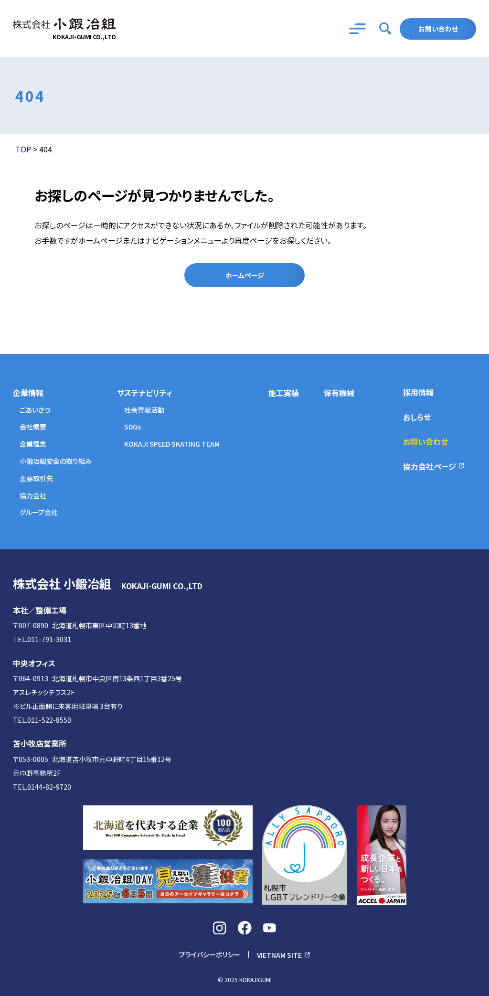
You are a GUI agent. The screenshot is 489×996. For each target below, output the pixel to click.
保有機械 (339, 392)
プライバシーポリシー (209, 954)
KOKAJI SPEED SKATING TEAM (172, 444)
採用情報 (418, 392)
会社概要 (33, 426)
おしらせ (417, 417)
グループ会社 (39, 512)
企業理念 (33, 444)
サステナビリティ (144, 392)
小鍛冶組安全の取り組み (56, 461)
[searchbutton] (385, 28)
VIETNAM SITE (279, 954)
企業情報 (28, 392)
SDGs (132, 426)
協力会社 (33, 495)
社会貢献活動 (144, 410)
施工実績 (283, 392)
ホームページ (244, 275)
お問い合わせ (438, 28)
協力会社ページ (429, 466)
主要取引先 (36, 478)
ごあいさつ (35, 410)
